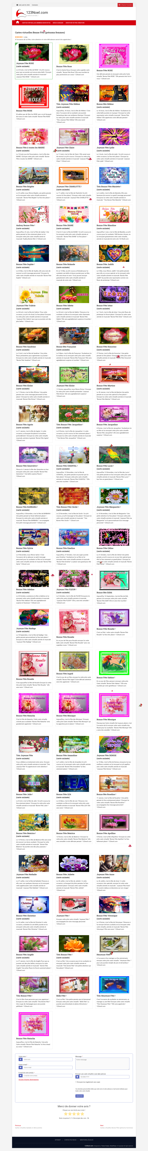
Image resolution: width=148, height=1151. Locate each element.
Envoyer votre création (75, 23)
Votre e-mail (23, 1065)
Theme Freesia (105, 1146)
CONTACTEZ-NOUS (70, 1140)
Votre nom (23, 1056)
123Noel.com (37, 12)
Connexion (35, 5)
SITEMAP (58, 1140)
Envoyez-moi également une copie (88, 1082)
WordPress (113, 1146)
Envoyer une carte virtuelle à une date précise (90, 1074)
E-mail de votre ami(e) (27, 1073)
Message (79, 1056)
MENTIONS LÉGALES (86, 1140)
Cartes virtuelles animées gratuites (36, 23)
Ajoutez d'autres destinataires (29, 1080)
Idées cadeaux (58, 23)
